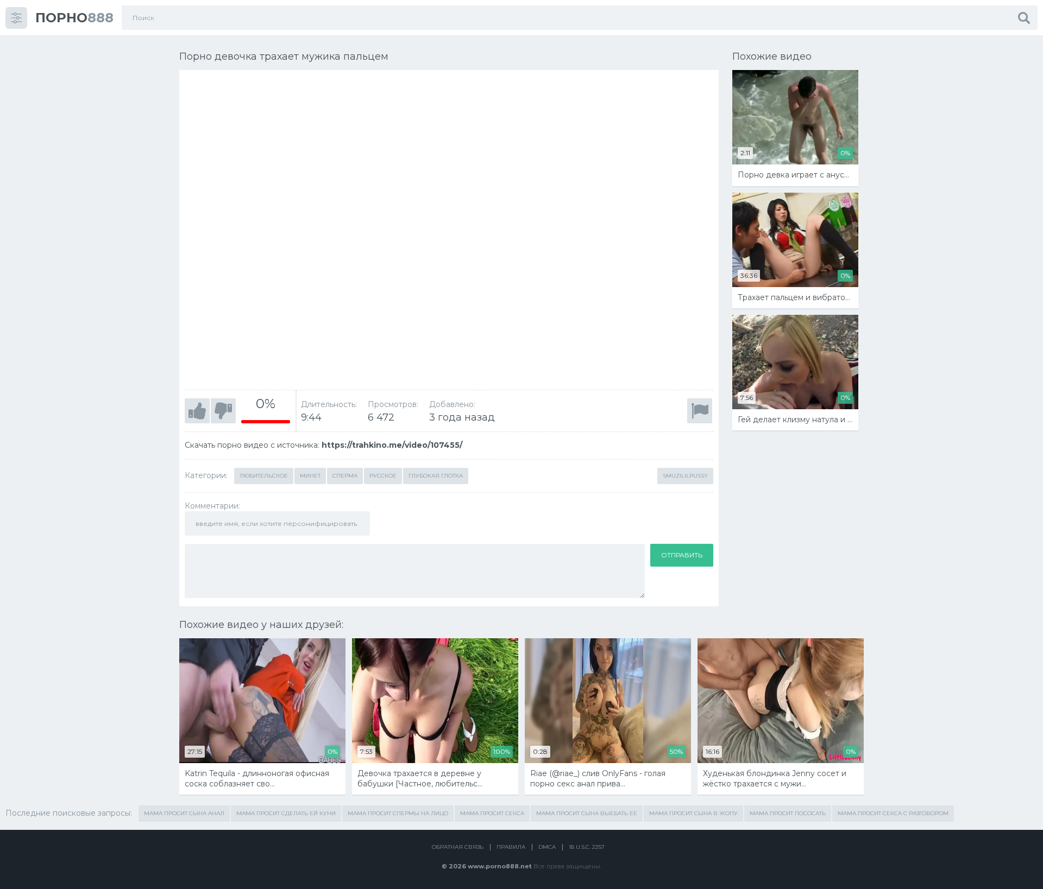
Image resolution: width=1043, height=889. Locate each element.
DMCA (547, 846)
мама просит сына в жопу (693, 813)
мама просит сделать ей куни (286, 813)
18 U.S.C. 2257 (587, 846)
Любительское (264, 475)
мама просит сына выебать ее (586, 813)
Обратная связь (457, 846)
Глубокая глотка (436, 475)
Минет (310, 475)
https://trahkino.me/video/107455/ (392, 445)
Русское (383, 475)
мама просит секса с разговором (893, 813)
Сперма (344, 475)
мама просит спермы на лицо (398, 813)
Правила (511, 846)
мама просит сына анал (184, 813)
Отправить (681, 555)
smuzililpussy (685, 475)
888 (74, 17)
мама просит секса (492, 813)
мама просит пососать (788, 813)
